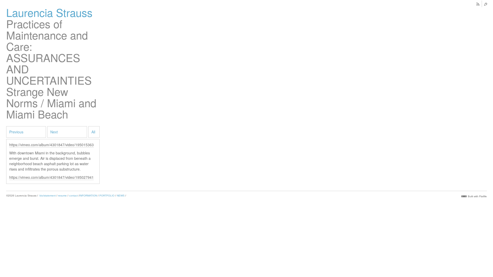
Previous (16, 131)
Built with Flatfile (477, 196)
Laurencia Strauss (49, 12)
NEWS (121, 195)
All (93, 131)
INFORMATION (88, 195)
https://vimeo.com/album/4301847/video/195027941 (51, 177)
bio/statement (48, 195)
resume (62, 195)
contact (73, 195)
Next (54, 131)
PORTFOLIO (107, 195)
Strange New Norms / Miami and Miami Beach (51, 103)
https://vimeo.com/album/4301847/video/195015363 (51, 144)
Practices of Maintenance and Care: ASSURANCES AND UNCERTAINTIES (49, 52)
